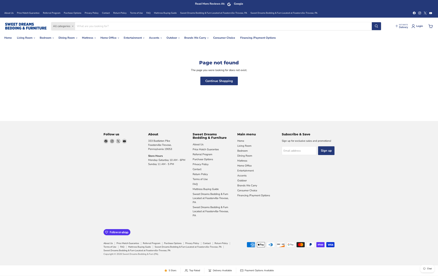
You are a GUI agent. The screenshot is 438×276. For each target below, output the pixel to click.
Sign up (326, 151)
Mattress (88, 38)
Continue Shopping (219, 81)
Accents (154, 38)
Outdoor (172, 38)
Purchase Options (72, 13)
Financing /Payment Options (258, 38)
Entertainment (133, 38)
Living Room (25, 38)
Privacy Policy (92, 13)
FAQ (148, 13)
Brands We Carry (195, 38)
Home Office (108, 38)
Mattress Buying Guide (165, 13)
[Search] (376, 26)
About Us (9, 13)
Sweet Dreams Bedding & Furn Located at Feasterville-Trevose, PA (213, 13)
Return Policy (120, 13)
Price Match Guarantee (28, 13)
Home (8, 38)
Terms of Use (136, 13)
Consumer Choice (224, 38)
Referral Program (51, 13)
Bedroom (46, 38)
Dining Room (67, 38)
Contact (106, 13)
